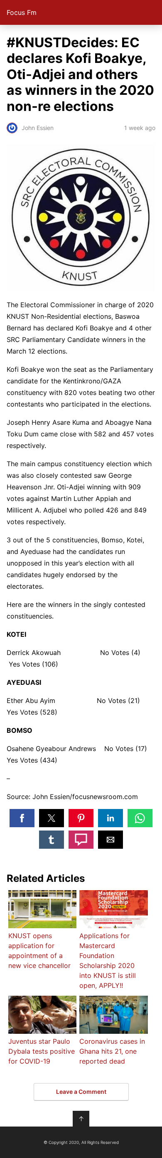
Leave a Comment (81, 1091)
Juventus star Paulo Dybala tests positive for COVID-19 (41, 1051)
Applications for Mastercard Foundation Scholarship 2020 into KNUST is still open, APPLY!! (107, 960)
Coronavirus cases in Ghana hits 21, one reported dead (112, 1051)
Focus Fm (22, 12)
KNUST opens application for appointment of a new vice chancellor (39, 951)
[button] (22, 818)
